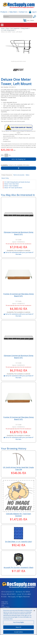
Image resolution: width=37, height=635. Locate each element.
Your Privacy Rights (18, 622)
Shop (7, 28)
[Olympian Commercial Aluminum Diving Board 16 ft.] (18, 214)
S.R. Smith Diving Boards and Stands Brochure (17, 182)
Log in (34, 12)
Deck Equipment (14, 28)
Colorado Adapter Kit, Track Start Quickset (18, 515)
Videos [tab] (27, 175)
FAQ (2, 605)
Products (4, 12)
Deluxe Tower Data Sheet (11, 184)
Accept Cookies (18, 632)
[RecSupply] (18, 4)
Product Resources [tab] (6, 175)
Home (2, 28)
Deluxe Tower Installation (11, 186)
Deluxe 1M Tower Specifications (13, 187)
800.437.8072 (11, 594)
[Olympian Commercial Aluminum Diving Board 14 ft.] (18, 338)
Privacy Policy (5, 607)
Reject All (18, 627)
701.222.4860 (26, 594)
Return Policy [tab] (5, 178)
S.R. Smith (18, 240)
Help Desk (13, 12)
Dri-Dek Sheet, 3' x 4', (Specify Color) (18, 542)
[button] (28, 20)
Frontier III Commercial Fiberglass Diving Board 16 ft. (18, 295)
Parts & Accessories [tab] (18, 175)
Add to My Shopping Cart (18, 159)
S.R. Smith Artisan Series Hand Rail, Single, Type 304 (18, 468)
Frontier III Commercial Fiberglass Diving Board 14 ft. (18, 418)
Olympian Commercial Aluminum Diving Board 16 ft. (18, 233)
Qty (2, 155)
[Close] (34, 610)
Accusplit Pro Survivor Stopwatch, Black (18, 567)
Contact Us (23, 12)
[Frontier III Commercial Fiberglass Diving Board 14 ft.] (18, 399)
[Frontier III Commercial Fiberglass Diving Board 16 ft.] (18, 276)
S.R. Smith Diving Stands (7, 30)
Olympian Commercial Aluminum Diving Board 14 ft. (18, 356)
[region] (18, 621)
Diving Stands (25, 28)
